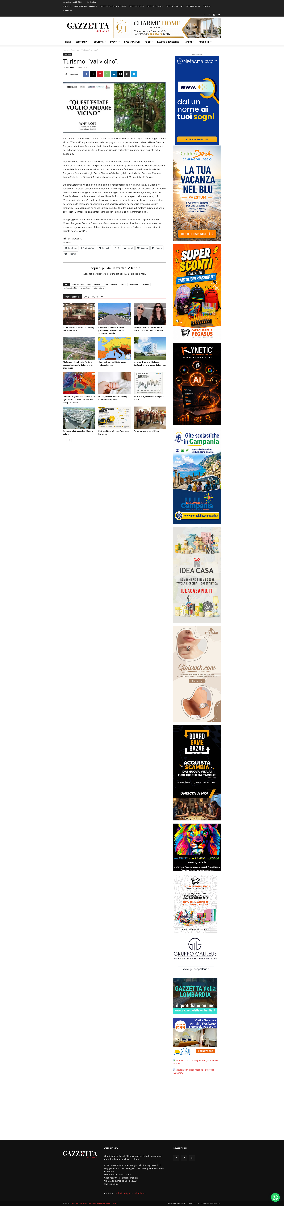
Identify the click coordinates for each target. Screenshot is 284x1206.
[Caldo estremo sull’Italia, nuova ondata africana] (114, 348)
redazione (70, 67)
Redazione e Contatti (176, 1203)
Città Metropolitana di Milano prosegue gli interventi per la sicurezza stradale (111, 330)
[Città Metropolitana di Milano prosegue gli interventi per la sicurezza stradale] (114, 314)
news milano (85, 288)
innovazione (77, 1203)
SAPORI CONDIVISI (193, 6)
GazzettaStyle (132, 41)
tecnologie (101, 1203)
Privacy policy (193, 1203)
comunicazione (89, 1203)
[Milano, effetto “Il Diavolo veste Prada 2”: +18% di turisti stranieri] (150, 314)
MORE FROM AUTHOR (94, 297)
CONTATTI (206, 6)
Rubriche (204, 41)
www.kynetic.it (112, 1203)
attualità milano (78, 284)
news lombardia (93, 284)
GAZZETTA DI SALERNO (174, 6)
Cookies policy (111, 1184)
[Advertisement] (197, 1108)
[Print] (127, 74)
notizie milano (98, 288)
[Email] (120, 74)
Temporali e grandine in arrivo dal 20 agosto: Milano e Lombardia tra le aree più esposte (79, 399)
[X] (93, 74)
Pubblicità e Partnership (211, 1203)
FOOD (148, 41)
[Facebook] (209, 14)
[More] (141, 74)
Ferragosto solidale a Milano (146, 431)
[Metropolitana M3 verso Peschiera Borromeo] (114, 418)
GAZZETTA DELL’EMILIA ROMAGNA (113, 6)
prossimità (145, 284)
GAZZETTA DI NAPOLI (155, 6)
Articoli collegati (72, 297)
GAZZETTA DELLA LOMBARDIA (85, 6)
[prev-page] (65, 440)
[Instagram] (214, 14)
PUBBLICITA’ (67, 10)
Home (68, 41)
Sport (188, 41)
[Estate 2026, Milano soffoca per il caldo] (150, 383)
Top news (75, 50)
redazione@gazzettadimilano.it (131, 1193)
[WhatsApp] (107, 74)
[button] (204, 14)
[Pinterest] (100, 74)
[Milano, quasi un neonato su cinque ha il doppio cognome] (114, 383)
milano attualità (70, 288)
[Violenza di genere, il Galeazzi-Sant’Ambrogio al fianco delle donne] (150, 348)
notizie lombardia (110, 284)
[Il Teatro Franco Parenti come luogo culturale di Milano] (79, 314)
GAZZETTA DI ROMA (136, 6)
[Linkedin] (219, 14)
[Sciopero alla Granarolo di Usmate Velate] (79, 418)
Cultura (99, 41)
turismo (123, 284)
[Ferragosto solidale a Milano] (150, 418)
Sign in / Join (91, 2)
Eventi (113, 41)
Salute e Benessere (168, 41)
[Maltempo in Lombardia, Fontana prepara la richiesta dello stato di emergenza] (79, 348)
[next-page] (69, 440)
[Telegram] (134, 74)
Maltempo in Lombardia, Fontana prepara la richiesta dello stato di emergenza (77, 365)
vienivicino (133, 284)
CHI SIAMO (67, 6)
